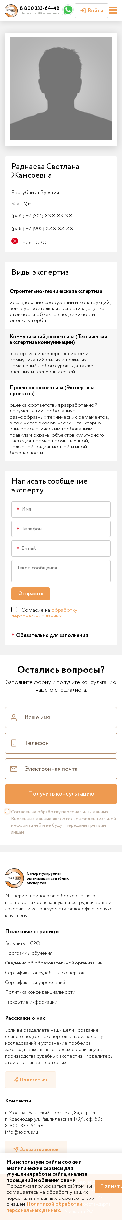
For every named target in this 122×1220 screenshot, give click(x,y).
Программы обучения (28, 953)
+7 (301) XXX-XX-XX (41, 216)
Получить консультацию (61, 793)
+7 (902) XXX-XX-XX (42, 228)
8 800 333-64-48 (40, 8)
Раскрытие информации (31, 1002)
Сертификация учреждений (35, 982)
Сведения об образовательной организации (53, 963)
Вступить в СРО (22, 943)
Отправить (30, 593)
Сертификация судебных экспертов (44, 973)
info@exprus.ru (21, 1132)
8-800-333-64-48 (24, 1126)
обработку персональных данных (44, 613)
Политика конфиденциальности (40, 992)
